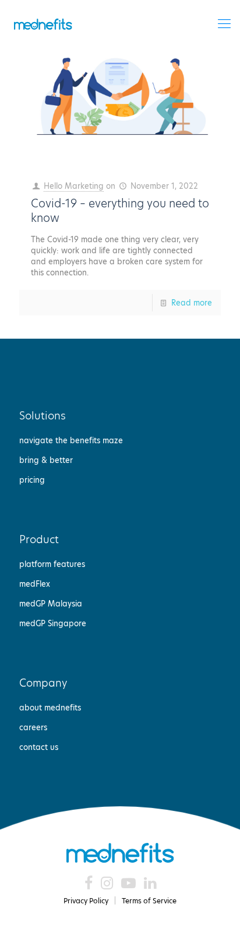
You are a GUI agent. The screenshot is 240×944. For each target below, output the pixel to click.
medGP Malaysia (50, 603)
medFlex (34, 584)
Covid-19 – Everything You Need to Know (120, 211)
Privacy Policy (85, 901)
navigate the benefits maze (71, 440)
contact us (38, 747)
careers (33, 727)
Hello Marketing (74, 186)
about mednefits (50, 707)
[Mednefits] (43, 23)
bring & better (46, 460)
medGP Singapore (52, 623)
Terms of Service (149, 901)
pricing (32, 480)
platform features (52, 564)
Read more (191, 302)
